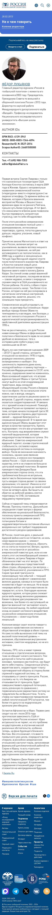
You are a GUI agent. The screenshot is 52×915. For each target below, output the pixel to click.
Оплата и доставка (25, 831)
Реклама (5, 854)
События (22, 846)
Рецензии (38, 832)
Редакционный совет (8, 839)
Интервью (38, 824)
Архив (21, 808)
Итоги (20, 853)
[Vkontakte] (36, 891)
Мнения (37, 821)
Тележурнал (38, 867)
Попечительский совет (9, 833)
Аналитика (39, 808)
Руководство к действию (40, 856)
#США (33, 784)
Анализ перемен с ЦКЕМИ (41, 862)
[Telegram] (15, 891)
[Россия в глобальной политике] (14, 5)
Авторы (5, 828)
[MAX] (5, 891)
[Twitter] (26, 891)
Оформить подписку (22, 822)
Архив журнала (24, 811)
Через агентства (24, 842)
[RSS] (46, 891)
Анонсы (21, 849)
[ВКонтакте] (48, 795)
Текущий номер (24, 815)
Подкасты (38, 851)
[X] (44, 795)
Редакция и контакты (6, 849)
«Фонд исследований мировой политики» (8, 820)
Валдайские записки (39, 837)
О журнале (7, 808)
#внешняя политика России (17, 781)
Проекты (38, 842)
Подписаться (36, 46)
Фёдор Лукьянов (16, 84)
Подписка (23, 818)
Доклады (37, 828)
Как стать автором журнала (9, 812)
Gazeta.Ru (8, 773)
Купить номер (23, 828)
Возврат (21, 839)
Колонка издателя (41, 811)
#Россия (24, 784)
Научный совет (8, 844)
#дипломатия (10, 784)
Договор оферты (25, 835)
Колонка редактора (13, 26)
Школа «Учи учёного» (39, 846)
